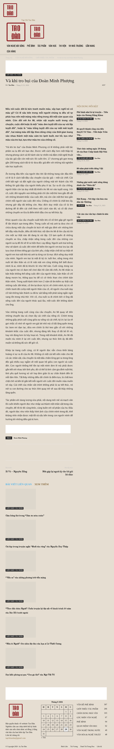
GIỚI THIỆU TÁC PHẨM (45, 58)
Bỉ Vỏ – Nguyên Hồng (16, 472)
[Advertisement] (56, 66)
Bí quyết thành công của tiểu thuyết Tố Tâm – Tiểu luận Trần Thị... (92, 132)
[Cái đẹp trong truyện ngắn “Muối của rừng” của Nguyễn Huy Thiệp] (39, 530)
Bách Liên (64, 746)
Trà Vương (74, 746)
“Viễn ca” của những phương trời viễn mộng (26, 578)
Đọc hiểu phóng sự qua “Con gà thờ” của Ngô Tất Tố (30, 675)
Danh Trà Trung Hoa (87, 746)
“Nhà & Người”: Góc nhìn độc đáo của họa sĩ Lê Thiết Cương (33, 644)
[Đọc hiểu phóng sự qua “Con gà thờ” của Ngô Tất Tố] (39, 658)
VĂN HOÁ (52, 45)
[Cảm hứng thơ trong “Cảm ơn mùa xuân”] (39, 499)
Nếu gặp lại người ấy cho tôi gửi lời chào (57, 473)
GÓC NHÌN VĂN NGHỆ (85, 138)
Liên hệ (99, 746)
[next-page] (8, 680)
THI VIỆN (62, 45)
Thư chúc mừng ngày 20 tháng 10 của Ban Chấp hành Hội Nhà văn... (92, 152)
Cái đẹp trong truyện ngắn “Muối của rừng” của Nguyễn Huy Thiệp (37, 547)
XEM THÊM (41, 484)
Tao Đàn (11, 85)
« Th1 (43, 738)
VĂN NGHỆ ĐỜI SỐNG (15, 45)
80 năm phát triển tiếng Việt (90, 168)
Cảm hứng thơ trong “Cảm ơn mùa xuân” (25, 516)
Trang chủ (9, 58)
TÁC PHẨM (41, 45)
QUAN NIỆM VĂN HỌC (85, 118)
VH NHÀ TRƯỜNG (76, 45)
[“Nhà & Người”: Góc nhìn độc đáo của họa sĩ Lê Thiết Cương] (39, 627)
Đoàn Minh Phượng (20, 438)
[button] (105, 24)
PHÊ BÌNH (31, 45)
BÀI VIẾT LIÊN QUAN (19, 484)
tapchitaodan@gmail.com (16, 738)
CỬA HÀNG (11, 51)
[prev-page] (6, 680)
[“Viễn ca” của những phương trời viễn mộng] (39, 561)
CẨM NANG (90, 45)
